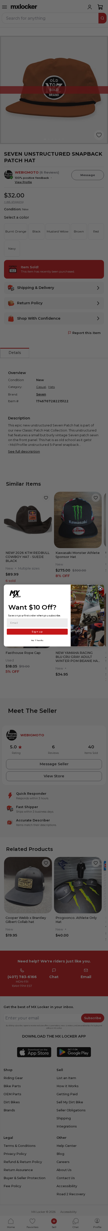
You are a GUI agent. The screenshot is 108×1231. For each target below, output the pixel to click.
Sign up (37, 631)
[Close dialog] (100, 588)
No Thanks (37, 640)
